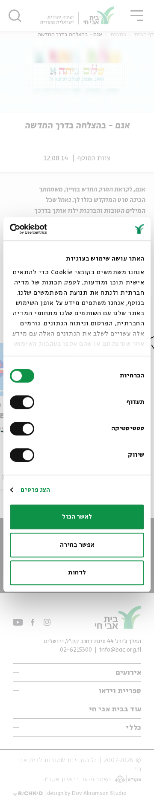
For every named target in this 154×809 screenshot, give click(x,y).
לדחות (77, 573)
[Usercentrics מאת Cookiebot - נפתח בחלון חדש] (45, 229)
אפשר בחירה (77, 545)
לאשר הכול (77, 517)
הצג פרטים (35, 490)
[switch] (24, 402)
